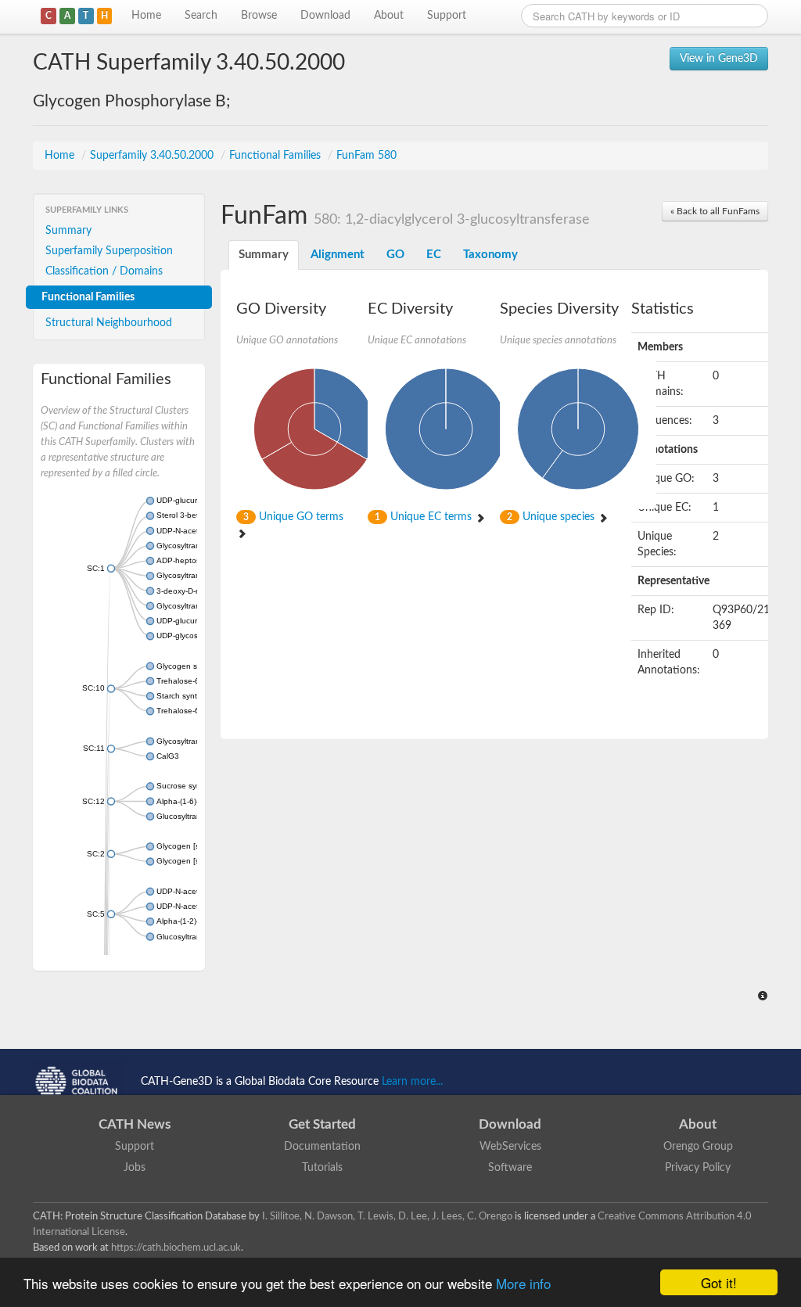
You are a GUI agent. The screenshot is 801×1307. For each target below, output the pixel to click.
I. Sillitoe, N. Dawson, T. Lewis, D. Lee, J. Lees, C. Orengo (387, 1216)
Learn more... (412, 1081)
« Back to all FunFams (715, 211)
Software (510, 1167)
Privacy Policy (698, 1167)
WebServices (510, 1146)
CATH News (135, 1124)
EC (433, 254)
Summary (68, 230)
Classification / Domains (104, 271)
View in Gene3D (719, 58)
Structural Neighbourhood (108, 323)
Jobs (134, 1167)
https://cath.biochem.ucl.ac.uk (176, 1247)
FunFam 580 (366, 155)
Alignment (338, 254)
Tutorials (322, 1167)
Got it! (719, 1282)
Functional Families (276, 155)
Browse (259, 15)
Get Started (322, 1124)
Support (446, 15)
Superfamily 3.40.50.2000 (153, 155)
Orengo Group (698, 1146)
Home (146, 15)
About (389, 15)
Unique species (552, 517)
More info (523, 1283)
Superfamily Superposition (109, 251)
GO (395, 254)
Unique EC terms (425, 517)
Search (201, 15)
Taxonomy (490, 254)
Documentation (322, 1146)
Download (325, 15)
